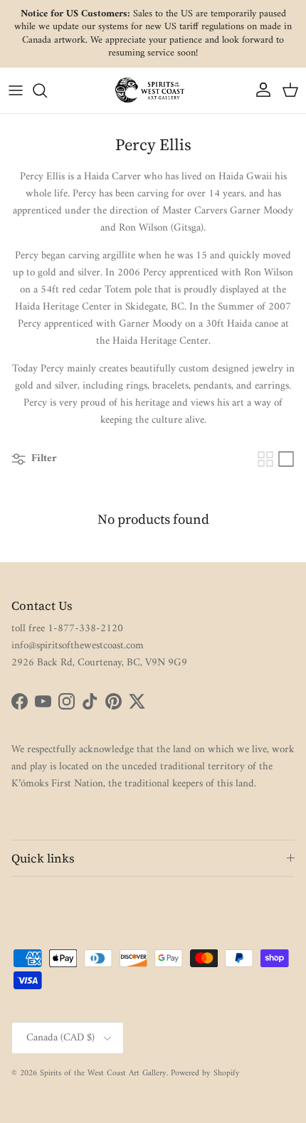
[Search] (47, 90)
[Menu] (15, 90)
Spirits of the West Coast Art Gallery (103, 1073)
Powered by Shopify (205, 1073)
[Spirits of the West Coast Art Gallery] (153, 90)
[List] (286, 459)
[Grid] (265, 459)
